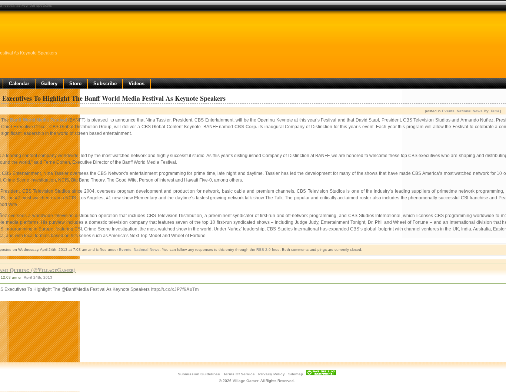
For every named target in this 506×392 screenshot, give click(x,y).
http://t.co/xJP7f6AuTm (175, 289)
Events (448, 111)
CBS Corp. (245, 126)
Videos (136, 83)
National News (470, 111)
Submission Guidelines (199, 374)
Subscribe (105, 83)
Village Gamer (246, 381)
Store (75, 83)
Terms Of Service (239, 374)
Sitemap (295, 374)
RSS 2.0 (263, 250)
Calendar (19, 83)
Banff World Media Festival (38, 120)
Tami (494, 111)
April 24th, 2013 (38, 277)
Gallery (49, 83)
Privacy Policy (271, 374)
